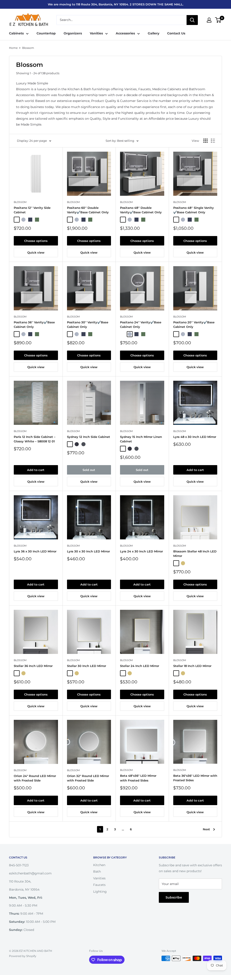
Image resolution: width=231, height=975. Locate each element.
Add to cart (35, 470)
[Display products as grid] (205, 141)
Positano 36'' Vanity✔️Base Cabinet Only (34, 324)
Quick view (35, 252)
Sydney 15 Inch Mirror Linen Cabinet (141, 439)
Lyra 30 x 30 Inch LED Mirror (88, 551)
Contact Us (176, 33)
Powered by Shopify (22, 956)
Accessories (125, 33)
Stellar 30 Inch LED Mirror (86, 666)
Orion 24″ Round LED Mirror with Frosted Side (35, 778)
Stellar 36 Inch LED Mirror (33, 666)
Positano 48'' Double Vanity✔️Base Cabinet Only (141, 210)
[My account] (209, 20)
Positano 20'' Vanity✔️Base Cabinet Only (194, 324)
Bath (97, 871)
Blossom (28, 48)
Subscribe (174, 897)
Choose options (36, 241)
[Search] (192, 20)
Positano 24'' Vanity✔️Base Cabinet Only (140, 324)
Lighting (100, 891)
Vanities (96, 33)
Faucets (99, 885)
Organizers (73, 33)
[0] (218, 20)
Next (206, 829)
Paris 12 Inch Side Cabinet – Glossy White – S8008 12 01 (34, 439)
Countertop (46, 33)
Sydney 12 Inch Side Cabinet (88, 437)
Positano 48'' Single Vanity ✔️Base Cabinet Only (193, 210)
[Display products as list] (213, 141)
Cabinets (16, 33)
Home (13, 48)
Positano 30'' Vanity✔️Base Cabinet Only (87, 324)
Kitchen (99, 865)
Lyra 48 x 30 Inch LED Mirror (194, 437)
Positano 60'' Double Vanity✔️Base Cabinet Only (88, 210)
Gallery (153, 33)
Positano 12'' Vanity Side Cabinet (32, 210)
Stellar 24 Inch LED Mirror (139, 666)
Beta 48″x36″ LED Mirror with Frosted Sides (138, 778)
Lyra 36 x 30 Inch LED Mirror (35, 551)
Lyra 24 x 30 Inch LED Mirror (141, 551)
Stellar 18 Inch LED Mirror (192, 666)
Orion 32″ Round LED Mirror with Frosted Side (88, 778)
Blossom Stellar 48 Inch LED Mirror (195, 553)
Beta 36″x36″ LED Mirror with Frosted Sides (195, 778)
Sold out (89, 470)
